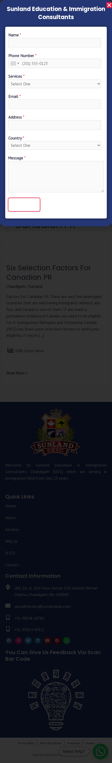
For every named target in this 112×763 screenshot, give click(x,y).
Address (16, 117)
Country (16, 138)
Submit (24, 204)
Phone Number (22, 55)
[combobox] (15, 63)
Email (14, 96)
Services (16, 76)
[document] (56, 381)
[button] (109, 5)
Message (17, 157)
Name (14, 34)
